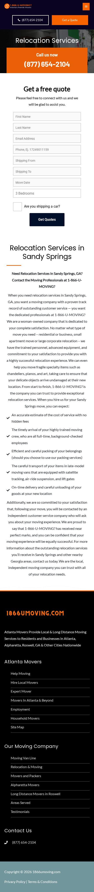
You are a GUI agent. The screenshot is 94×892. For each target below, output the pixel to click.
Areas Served (20, 802)
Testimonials (20, 811)
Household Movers (25, 718)
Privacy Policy (14, 881)
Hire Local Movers (24, 682)
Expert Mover (21, 691)
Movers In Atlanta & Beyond (32, 700)
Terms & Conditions (42, 881)
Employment (20, 709)
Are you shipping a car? (42, 206)
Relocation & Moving (26, 767)
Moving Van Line (23, 758)
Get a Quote (70, 20)
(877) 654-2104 (32, 20)
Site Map (17, 727)
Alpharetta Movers (25, 785)
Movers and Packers (26, 776)
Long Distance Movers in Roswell (35, 794)
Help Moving (20, 673)
